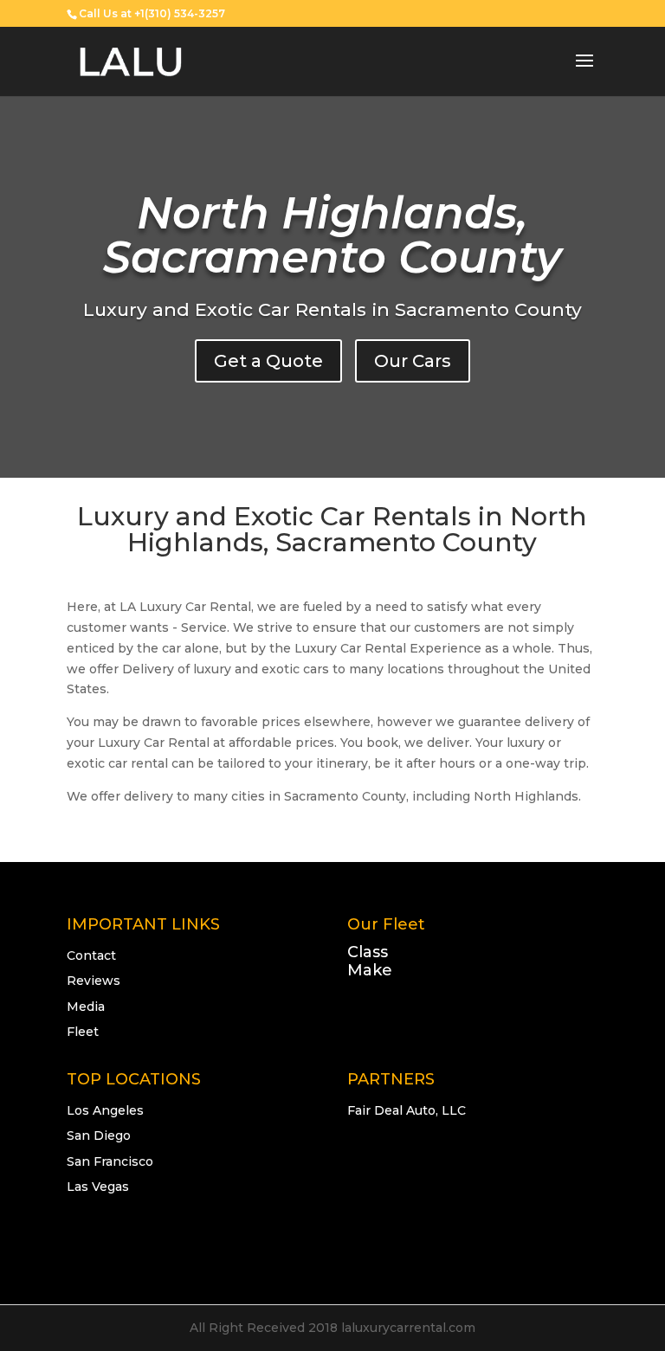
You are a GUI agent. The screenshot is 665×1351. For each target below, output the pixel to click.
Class (367, 952)
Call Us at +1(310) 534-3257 (152, 13)
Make (369, 970)
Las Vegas (98, 1186)
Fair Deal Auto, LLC (406, 1110)
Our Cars (412, 361)
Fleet (83, 1031)
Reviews (93, 980)
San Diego (99, 1135)
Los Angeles (105, 1110)
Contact (91, 955)
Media (86, 1006)
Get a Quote (268, 361)
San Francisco (110, 1161)
